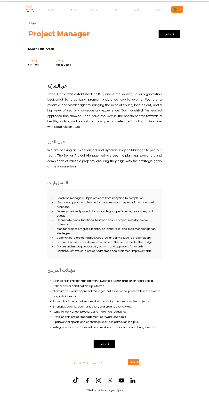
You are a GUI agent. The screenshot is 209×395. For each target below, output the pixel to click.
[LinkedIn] (133, 380)
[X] (110, 380)
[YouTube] (121, 380)
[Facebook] (87, 380)
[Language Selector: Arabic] (177, 9)
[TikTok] (75, 380)
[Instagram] (98, 380)
